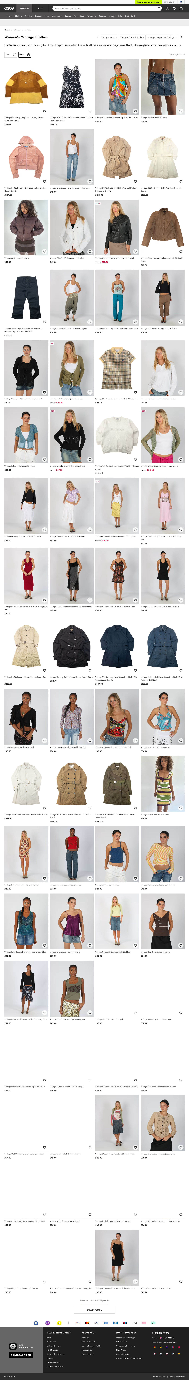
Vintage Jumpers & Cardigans (162, 37)
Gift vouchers (121, 1341)
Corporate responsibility (91, 1346)
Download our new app (148, 2)
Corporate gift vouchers (125, 1346)
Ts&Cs (171, 1376)
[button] (155, 1347)
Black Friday (121, 1350)
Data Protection (53, 1362)
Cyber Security (87, 1354)
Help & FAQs (169, 2)
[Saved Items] (174, 8)
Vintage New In (109, 37)
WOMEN (24, 8)
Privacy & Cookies (159, 1376)
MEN (40, 8)
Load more (94, 1309)
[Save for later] (44, 111)
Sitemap (50, 1358)
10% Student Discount (56, 1354)
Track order (51, 1341)
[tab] (9, 15)
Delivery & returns (54, 1346)
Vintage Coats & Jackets (132, 37)
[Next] (182, 37)
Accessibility (180, 1376)
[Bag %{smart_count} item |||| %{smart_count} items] (181, 8)
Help (49, 1337)
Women (17, 30)
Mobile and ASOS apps (125, 1337)
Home (6, 30)
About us (85, 1337)
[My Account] (167, 8)
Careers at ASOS (88, 1341)
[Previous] (97, 37)
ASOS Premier (53, 1350)
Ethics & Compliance (55, 1366)
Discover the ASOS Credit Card (128, 1358)
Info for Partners (122, 1354)
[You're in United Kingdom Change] (181, 2)
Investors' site (87, 1350)
